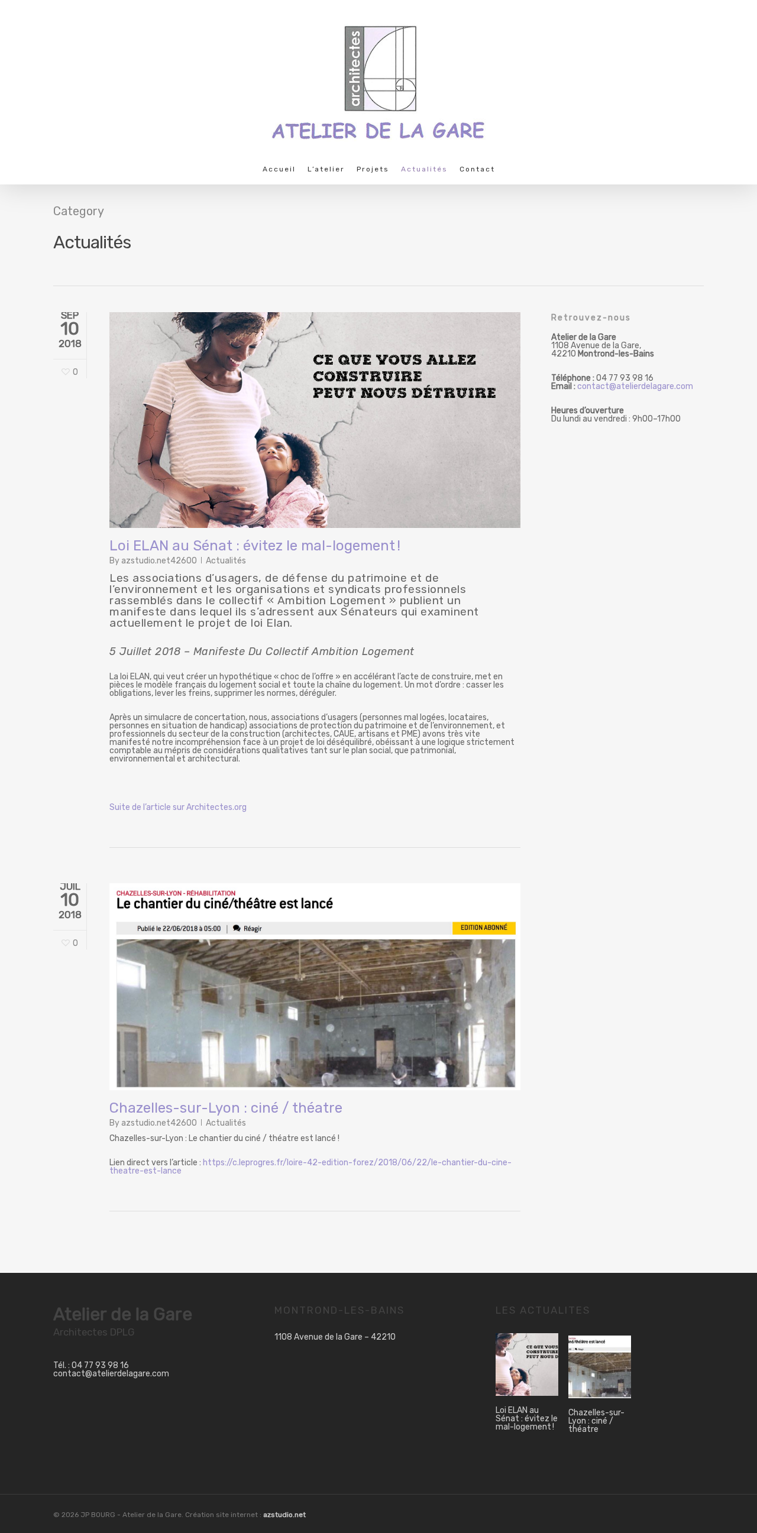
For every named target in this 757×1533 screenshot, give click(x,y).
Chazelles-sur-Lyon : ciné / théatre (225, 1108)
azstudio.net (284, 1515)
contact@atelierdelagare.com (635, 386)
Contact (477, 169)
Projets (373, 169)
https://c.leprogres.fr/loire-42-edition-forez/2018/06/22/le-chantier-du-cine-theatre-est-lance (310, 1167)
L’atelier (326, 169)
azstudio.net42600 (159, 561)
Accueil (279, 169)
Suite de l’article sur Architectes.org (178, 807)
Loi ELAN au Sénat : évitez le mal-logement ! (254, 545)
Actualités (424, 169)
